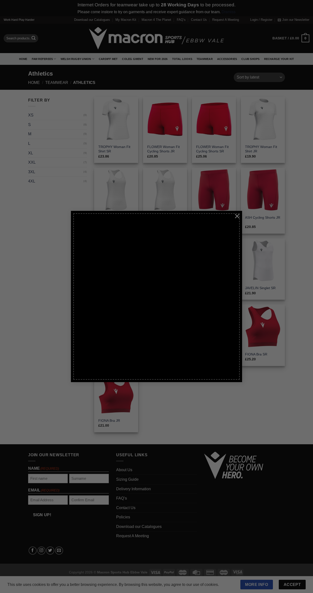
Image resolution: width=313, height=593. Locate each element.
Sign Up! (102, 344)
